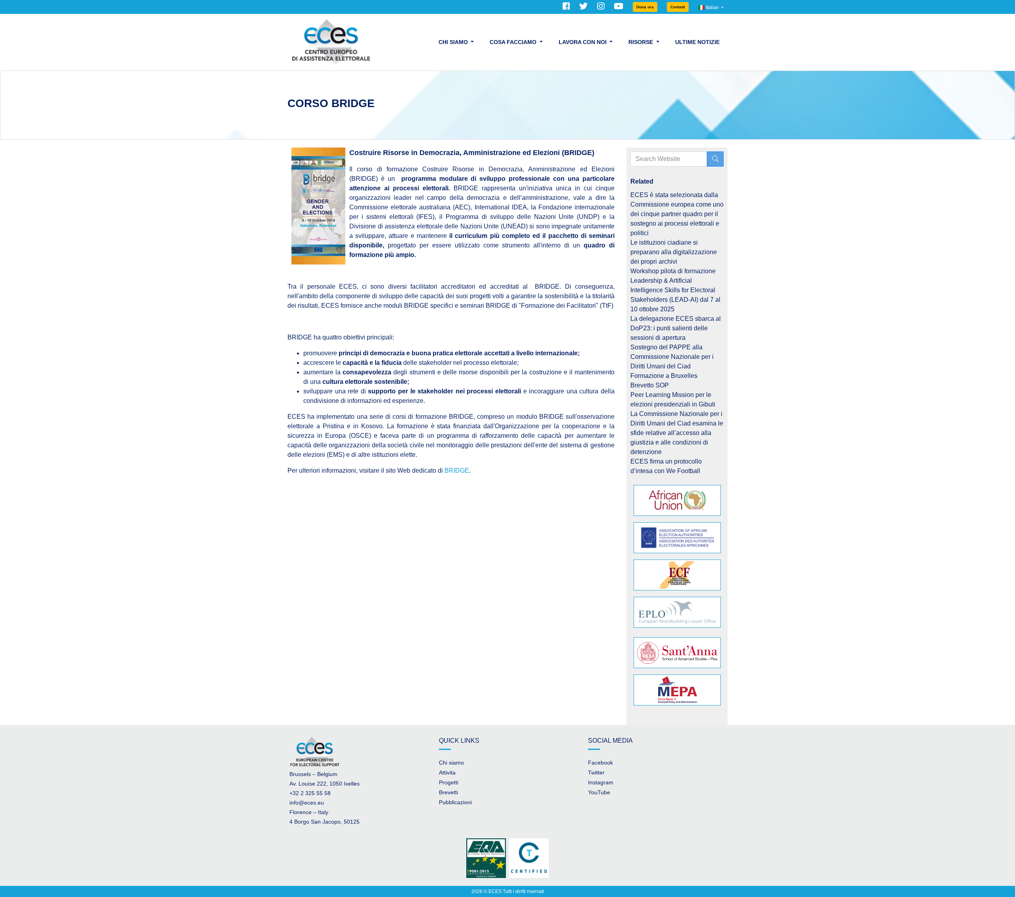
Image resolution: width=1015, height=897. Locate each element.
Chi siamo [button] (454, 42)
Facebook (600, 762)
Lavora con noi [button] (583, 42)
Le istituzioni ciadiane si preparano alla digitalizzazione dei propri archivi (673, 252)
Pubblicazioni (455, 802)
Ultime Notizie (697, 42)
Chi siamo (451, 762)
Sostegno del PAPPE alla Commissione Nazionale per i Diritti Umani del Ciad (672, 357)
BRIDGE (456, 470)
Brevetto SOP (649, 385)
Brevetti (448, 792)
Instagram (600, 782)
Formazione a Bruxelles (663, 375)
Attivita (447, 772)
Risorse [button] (641, 42)
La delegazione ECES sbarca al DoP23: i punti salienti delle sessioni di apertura (675, 328)
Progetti (448, 782)
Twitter (596, 772)
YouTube (599, 792)
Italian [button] (712, 7)
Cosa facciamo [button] (514, 42)
